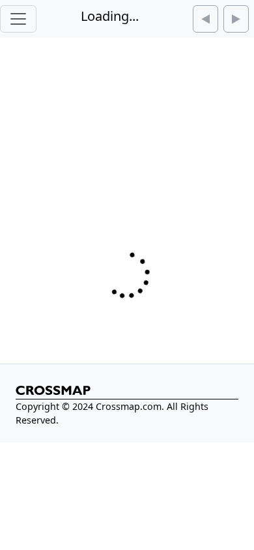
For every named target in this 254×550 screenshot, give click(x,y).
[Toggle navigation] (18, 19)
